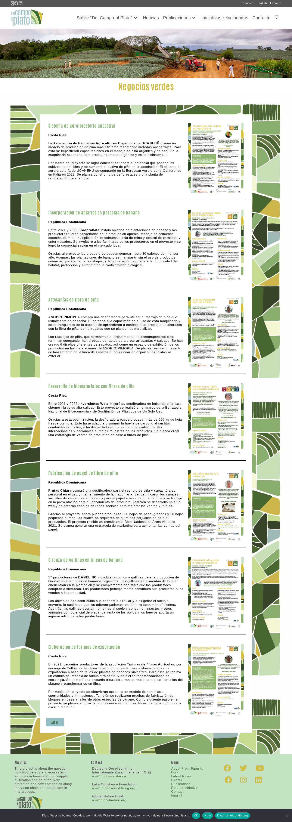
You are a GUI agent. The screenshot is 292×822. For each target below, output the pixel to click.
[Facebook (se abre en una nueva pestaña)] (16, 3)
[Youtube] (259, 768)
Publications (181, 784)
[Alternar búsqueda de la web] (277, 17)
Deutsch (248, 3)
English (262, 3)
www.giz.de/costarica (109, 776)
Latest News (181, 776)
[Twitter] (243, 768)
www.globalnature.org (109, 800)
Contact (177, 791)
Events (176, 780)
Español (275, 3)
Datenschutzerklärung (232, 815)
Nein (207, 815)
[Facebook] (227, 768)
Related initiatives (185, 787)
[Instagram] (243, 779)
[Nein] (287, 815)
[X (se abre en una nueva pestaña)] (12, 3)
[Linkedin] (258, 779)
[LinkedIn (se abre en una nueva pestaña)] (21, 3)
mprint (176, 795)
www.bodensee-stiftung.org (113, 788)
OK (196, 815)
